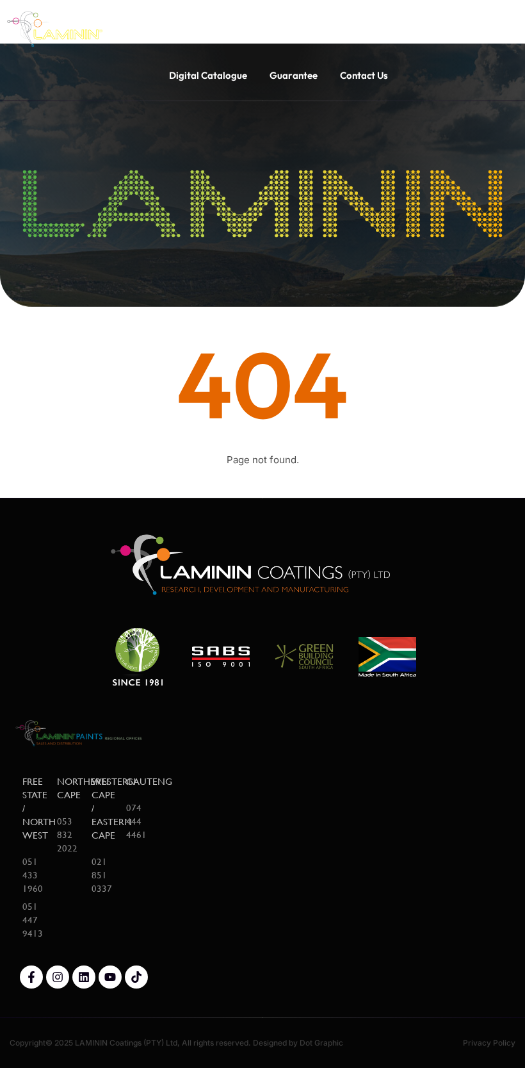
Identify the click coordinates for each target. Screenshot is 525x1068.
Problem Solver (426, 25)
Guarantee (294, 75)
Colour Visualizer (332, 25)
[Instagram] (57, 977)
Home (171, 25)
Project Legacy (238, 25)
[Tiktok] (136, 977)
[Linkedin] (83, 977)
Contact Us (364, 75)
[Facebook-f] (31, 977)
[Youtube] (110, 977)
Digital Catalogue (208, 75)
